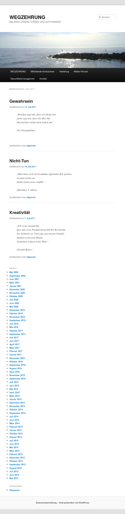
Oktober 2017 (16, 330)
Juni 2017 (14, 340)
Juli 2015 (13, 382)
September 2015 (17, 378)
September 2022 (17, 275)
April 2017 (14, 344)
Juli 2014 (13, 416)
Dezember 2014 (17, 402)
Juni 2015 (14, 385)
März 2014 (14, 423)
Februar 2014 (15, 426)
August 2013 (15, 436)
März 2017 (14, 347)
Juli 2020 (13, 299)
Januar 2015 (15, 399)
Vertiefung (64, 71)
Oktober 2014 (16, 409)
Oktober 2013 (16, 433)
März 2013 (14, 450)
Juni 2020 (14, 303)
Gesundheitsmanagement (22, 78)
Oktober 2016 (16, 361)
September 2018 (17, 320)
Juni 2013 (14, 443)
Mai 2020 (13, 306)
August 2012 (15, 467)
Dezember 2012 (17, 457)
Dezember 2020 (17, 289)
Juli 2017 (13, 337)
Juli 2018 (13, 323)
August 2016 (15, 368)
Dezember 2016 (17, 358)
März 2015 (14, 395)
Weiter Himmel (81, 71)
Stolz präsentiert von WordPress (74, 502)
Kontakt (43, 78)
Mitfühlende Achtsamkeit (42, 71)
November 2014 (17, 406)
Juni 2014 (14, 419)
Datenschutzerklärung (46, 502)
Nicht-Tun (19, 161)
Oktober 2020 (16, 296)
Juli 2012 (13, 471)
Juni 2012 (14, 474)
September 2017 (17, 334)
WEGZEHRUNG (27, 16)
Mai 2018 (13, 327)
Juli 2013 (13, 440)
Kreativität (19, 212)
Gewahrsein (21, 101)
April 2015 (14, 392)
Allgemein (31, 145)
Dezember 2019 (17, 310)
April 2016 (14, 371)
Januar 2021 (15, 285)
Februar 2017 (15, 351)
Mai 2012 (13, 478)
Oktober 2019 (16, 313)
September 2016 (17, 364)
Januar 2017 (15, 354)
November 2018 (17, 316)
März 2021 (14, 282)
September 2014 (17, 413)
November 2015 (17, 375)
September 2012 (17, 464)
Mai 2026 (13, 272)
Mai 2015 (13, 388)
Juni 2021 (14, 279)
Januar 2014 (15, 430)
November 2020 (17, 292)
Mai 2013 (13, 447)
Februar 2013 (15, 454)
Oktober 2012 (16, 460)
